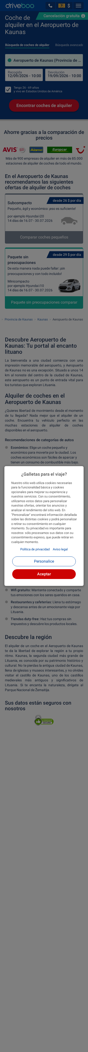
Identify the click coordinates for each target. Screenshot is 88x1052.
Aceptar (44, 574)
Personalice (44, 561)
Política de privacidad (35, 549)
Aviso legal (60, 549)
